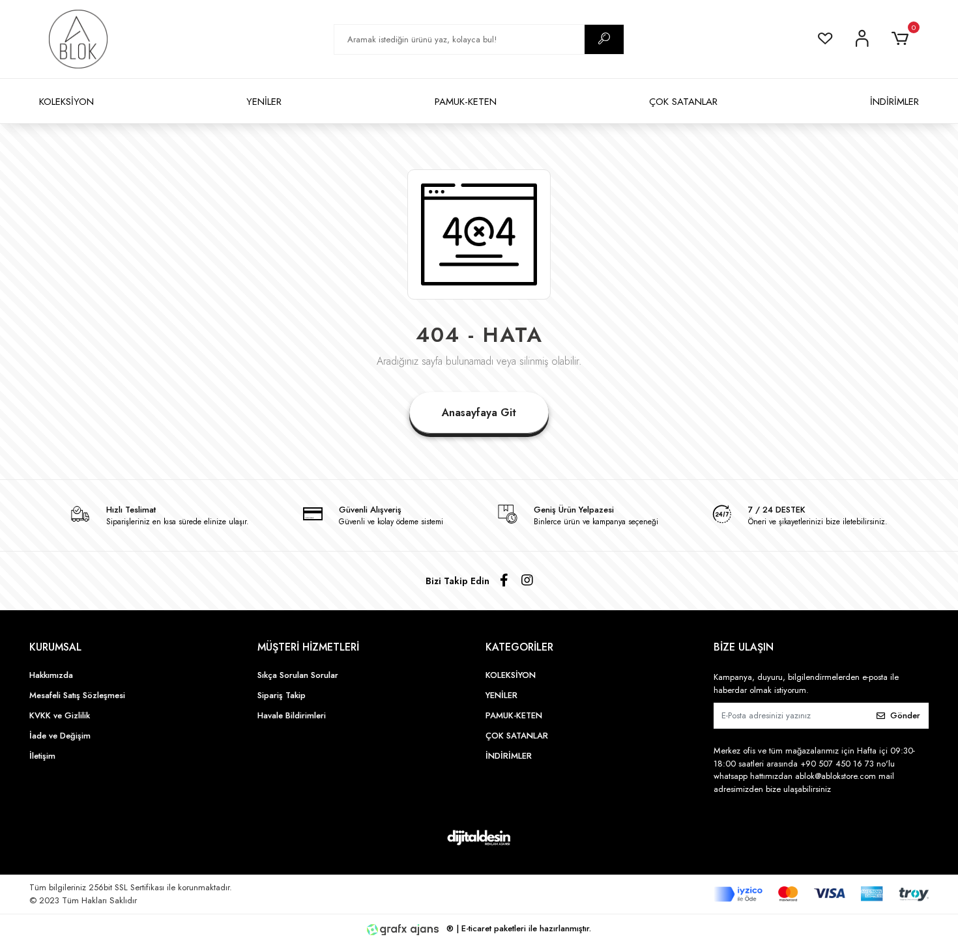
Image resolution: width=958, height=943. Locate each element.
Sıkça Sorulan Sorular (297, 675)
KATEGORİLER (519, 647)
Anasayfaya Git (479, 412)
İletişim (42, 756)
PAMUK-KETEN (466, 101)
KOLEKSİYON (66, 101)
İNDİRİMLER (894, 101)
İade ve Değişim (60, 735)
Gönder (905, 715)
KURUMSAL (55, 647)
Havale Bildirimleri (291, 715)
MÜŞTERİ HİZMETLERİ (308, 647)
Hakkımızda (51, 675)
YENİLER (264, 101)
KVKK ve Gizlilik (59, 715)
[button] (902, 39)
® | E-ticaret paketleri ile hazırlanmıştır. (517, 928)
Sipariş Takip (281, 695)
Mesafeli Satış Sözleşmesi (77, 695)
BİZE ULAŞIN (744, 647)
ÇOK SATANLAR (683, 101)
